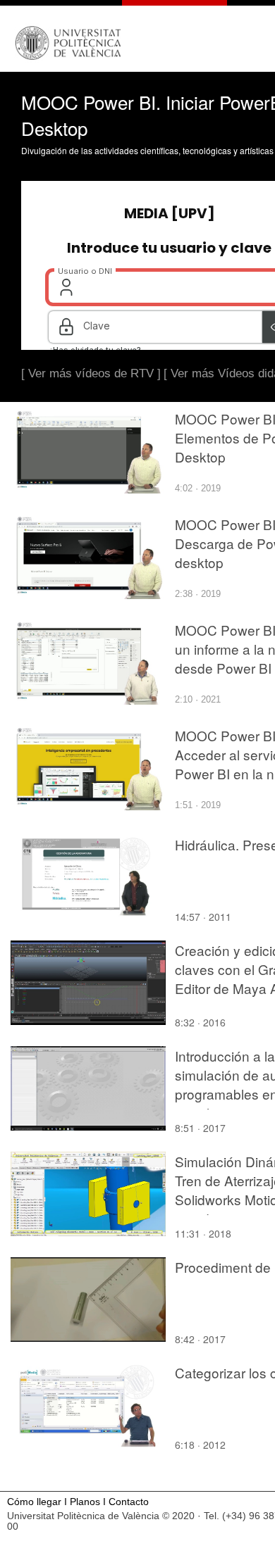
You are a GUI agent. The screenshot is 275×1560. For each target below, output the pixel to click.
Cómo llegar (34, 1502)
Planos (85, 1502)
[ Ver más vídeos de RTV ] (91, 373)
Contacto (129, 1502)
